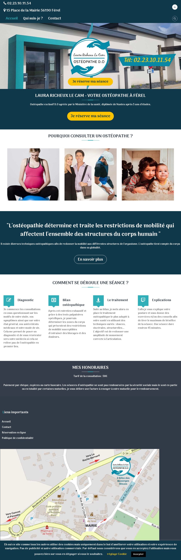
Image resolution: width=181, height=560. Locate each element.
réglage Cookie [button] (117, 554)
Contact (54, 18)
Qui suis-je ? (33, 18)
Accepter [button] (138, 554)
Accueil (12, 18)
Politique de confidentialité (17, 438)
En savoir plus (90, 259)
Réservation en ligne (14, 433)
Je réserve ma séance (90, 82)
